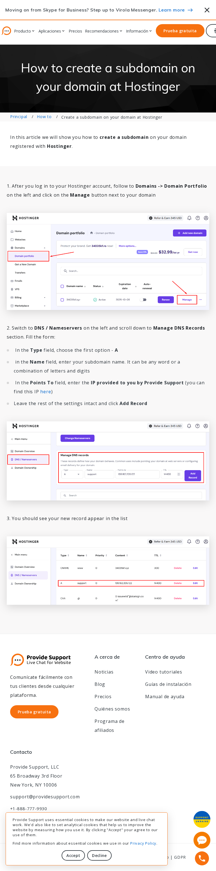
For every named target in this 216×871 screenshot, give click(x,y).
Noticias (103, 672)
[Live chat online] (202, 840)
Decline (99, 855)
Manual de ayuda (164, 696)
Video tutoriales (163, 672)
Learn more (172, 10)
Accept (73, 855)
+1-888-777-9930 (28, 808)
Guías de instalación (168, 684)
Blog (99, 684)
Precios (75, 31)
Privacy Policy (143, 843)
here (45, 392)
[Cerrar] (207, 9)
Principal (18, 116)
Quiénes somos (112, 709)
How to (44, 116)
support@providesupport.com (45, 797)
